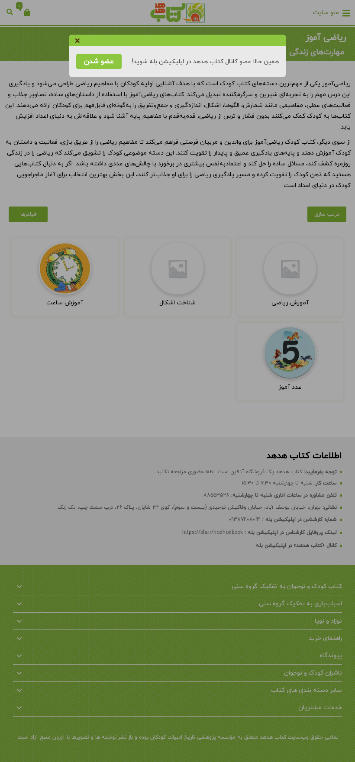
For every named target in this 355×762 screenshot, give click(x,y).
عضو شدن (99, 61)
